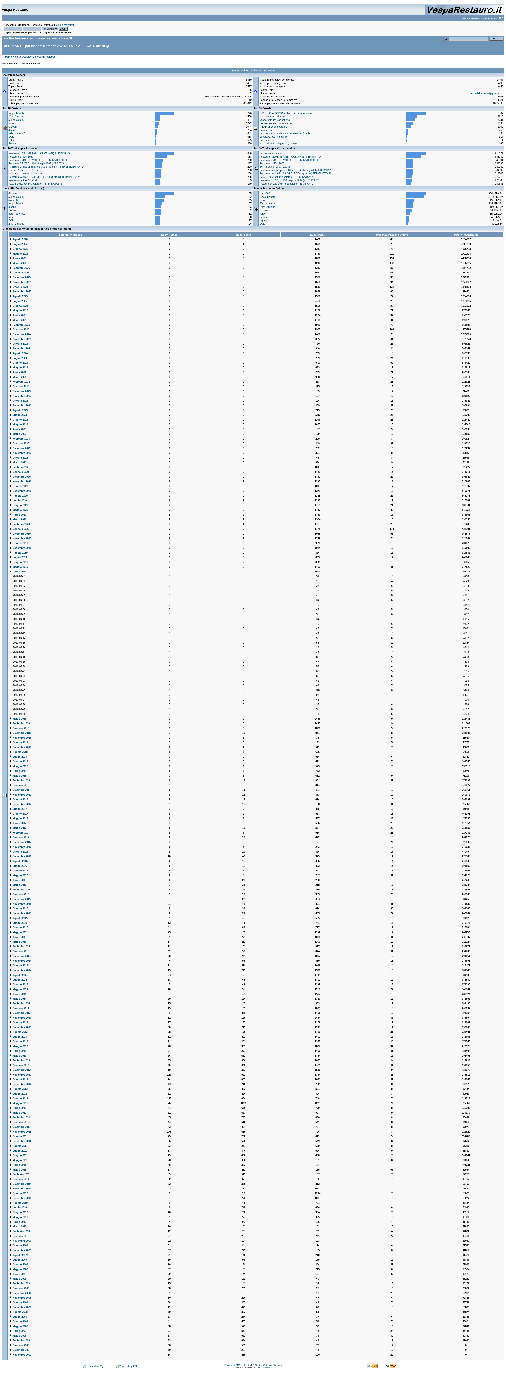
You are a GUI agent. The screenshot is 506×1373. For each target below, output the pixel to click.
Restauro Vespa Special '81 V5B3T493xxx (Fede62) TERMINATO (46, 166)
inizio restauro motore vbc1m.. (25, 173)
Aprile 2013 (19, 1050)
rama (11, 123)
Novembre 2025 (21, 282)
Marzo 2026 (19, 263)
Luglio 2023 (19, 415)
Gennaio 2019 (20, 728)
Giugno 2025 (20, 305)
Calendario (32, 56)
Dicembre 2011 (21, 1126)
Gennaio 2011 (20, 1179)
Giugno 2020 (20, 505)
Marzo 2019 (19, 718)
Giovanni (13, 126)
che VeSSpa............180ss (23, 170)
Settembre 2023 (21, 405)
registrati (69, 24)
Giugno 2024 (20, 362)
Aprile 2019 (19, 571)
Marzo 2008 (19, 1335)
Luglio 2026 (19, 244)
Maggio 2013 (20, 1046)
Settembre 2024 (21, 348)
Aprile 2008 (19, 1330)
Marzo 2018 (19, 775)
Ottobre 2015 (20, 908)
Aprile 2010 (19, 1221)
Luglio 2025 (19, 301)
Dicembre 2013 (21, 1013)
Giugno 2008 (20, 1321)
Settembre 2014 (21, 970)
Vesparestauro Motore (272, 116)
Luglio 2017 (19, 808)
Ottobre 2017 (20, 799)
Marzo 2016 (19, 884)
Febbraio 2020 (21, 524)
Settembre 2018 (21, 747)
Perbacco (13, 143)
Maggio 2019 (20, 566)
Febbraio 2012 (21, 1117)
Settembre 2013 (21, 1027)
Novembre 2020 (21, 481)
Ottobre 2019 (20, 543)
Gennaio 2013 (20, 1065)
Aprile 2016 (19, 880)
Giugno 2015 (20, 927)
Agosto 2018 (20, 751)
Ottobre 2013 (20, 1022)
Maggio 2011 (20, 1160)
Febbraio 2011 (21, 1174)
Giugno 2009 (20, 1264)
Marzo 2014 (19, 998)
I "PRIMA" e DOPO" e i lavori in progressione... (287, 113)
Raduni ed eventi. (269, 140)
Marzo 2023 (19, 433)
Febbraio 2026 (21, 267)
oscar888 (13, 200)
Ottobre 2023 (20, 400)
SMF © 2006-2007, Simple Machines (265, 1365)
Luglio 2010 (19, 1207)
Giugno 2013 (20, 1041)
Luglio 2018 (19, 756)
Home (8, 56)
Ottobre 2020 (20, 486)
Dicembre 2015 (21, 899)
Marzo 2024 (19, 377)
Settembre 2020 (21, 490)
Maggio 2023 (20, 424)
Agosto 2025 (20, 296)
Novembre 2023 (21, 396)
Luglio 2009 (19, 1259)
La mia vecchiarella (271, 153)
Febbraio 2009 (21, 1283)
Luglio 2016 (19, 865)
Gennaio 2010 (20, 1236)
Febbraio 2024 (21, 381)
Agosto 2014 (20, 975)
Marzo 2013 (19, 1055)
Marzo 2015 (19, 941)
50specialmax (16, 119)
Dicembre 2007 (21, 1349)
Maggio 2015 (20, 932)
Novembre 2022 (21, 452)
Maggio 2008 (20, 1326)
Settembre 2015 (21, 913)
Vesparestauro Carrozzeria (275, 119)
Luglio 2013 (19, 1036)
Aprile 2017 (19, 823)
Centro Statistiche (30, 63)
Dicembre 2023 (21, 391)
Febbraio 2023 (21, 438)
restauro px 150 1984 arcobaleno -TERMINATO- (287, 183)
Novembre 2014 (21, 960)
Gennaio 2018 (20, 785)
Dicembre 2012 (21, 1069)
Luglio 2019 (19, 557)
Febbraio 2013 (21, 1060)
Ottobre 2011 (20, 1136)
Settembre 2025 (21, 291)
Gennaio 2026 (20, 272)
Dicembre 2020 (21, 476)
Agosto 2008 (20, 1312)
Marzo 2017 (19, 827)
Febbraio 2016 (21, 889)
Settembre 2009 (21, 1250)
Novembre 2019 (21, 538)
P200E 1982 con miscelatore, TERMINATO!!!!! (35, 183)
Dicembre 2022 (21, 448)
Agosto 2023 (20, 410)
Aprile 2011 (19, 1164)
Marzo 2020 (19, 519)
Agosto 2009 (20, 1255)
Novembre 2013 (21, 1017)
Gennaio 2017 (20, 837)
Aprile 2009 (19, 1274)
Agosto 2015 (20, 918)
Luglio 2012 (19, 1093)
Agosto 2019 (20, 552)
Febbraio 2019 (21, 723)
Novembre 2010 (21, 1188)
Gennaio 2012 (20, 1122)
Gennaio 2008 (20, 1345)
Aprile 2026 (19, 258)
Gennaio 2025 (20, 329)
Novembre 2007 (21, 1354)
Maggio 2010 (20, 1217)
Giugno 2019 (20, 562)
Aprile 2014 (19, 994)
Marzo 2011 (19, 1169)
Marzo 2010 (19, 1226)
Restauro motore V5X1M (22, 180)
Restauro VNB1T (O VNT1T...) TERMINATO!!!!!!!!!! (37, 160)
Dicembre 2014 (21, 956)
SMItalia (266, 1367)
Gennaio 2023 (20, 443)
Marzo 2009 (19, 1278)
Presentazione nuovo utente (276, 123)
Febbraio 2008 (21, 1340)
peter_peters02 (16, 133)
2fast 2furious (16, 116)
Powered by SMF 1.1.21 (235, 1365)
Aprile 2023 (19, 429)
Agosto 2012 (20, 1088)
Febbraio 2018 (21, 780)
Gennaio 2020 (20, 528)
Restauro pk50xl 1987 (20, 156)
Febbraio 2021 (21, 467)
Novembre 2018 (21, 737)
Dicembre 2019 (21, 533)
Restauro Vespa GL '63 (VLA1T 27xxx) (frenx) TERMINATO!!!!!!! (45, 176)
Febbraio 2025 (21, 324)
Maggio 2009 (20, 1269)
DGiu (11, 136)
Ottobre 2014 (20, 965)
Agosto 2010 (20, 1202)
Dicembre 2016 (21, 842)
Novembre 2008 (21, 1297)
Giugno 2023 (20, 419)
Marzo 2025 (19, 320)
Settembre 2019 (21, 547)
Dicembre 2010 (21, 1183)
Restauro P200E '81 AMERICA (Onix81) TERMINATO (39, 153)
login (58, 24)
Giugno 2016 (20, 870)
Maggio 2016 (20, 875)
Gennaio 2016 (20, 894)
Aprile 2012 (19, 1107)
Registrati (50, 56)
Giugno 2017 (20, 813)
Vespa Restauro (10, 63)
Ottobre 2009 (20, 1245)
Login (42, 56)
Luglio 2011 (19, 1150)
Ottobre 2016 (20, 851)
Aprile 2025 (19, 315)
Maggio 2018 (20, 766)
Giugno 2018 (20, 761)
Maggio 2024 (20, 367)
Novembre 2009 (21, 1240)
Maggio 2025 (20, 310)
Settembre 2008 (21, 1307)
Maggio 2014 (20, 989)
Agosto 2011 (19, 1145)
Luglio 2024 (19, 358)
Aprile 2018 (19, 770)
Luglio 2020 (19, 500)
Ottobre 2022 (20, 457)
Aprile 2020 (19, 514)
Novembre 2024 (21, 339)
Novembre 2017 (21, 794)
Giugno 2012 (20, 1098)
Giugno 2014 (20, 984)
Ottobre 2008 (20, 1302)
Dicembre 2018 (21, 732)
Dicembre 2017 (21, 789)
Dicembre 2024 (21, 334)
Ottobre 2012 (20, 1079)
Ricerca (22, 56)
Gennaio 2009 (20, 1288)
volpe (11, 140)
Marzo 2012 (19, 1112)
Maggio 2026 (20, 253)
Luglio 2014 (19, 979)
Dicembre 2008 (21, 1293)
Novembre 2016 (21, 846)
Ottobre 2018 (20, 742)
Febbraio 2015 (21, 946)
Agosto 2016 (20, 861)
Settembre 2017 (21, 804)
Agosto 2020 (20, 495)
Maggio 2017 (20, 818)
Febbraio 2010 (21, 1231)
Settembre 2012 (21, 1084)
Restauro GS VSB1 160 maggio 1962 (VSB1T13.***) (38, 163)
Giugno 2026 (20, 248)
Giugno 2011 (20, 1155)
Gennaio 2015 (20, 951)
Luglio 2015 (19, 922)
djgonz (12, 130)
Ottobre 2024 (20, 343)
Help (15, 56)
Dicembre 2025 (21, 277)
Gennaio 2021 (20, 471)
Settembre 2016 (21, 856)
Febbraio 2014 (21, 1003)
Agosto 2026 (20, 239)
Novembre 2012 (21, 1074)
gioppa (12, 206)
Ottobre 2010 (20, 1193)
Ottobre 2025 (20, 286)
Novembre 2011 (21, 1131)
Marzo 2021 (19, 462)
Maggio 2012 (20, 1103)
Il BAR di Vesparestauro (273, 126)
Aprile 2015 (19, 937)
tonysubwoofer (16, 113)
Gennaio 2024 (20, 386)
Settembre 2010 (21, 1198)
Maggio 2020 (20, 509)
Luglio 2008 (19, 1316)
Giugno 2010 (20, 1212)
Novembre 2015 (21, 903)
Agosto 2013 (20, 1031)
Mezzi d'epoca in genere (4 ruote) (278, 143)
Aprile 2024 (19, 372)
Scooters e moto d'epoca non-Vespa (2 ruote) (285, 133)
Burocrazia (266, 130)
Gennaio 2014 (20, 1008)
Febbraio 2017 (21, 832)
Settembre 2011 (21, 1141)
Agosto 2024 (20, 353)
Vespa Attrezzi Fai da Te (274, 136)
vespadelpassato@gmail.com (486, 93)
